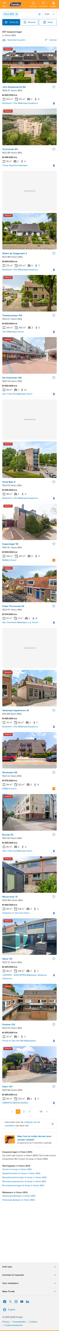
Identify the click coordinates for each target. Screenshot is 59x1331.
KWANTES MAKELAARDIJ (15, 1102)
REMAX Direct (9, 560)
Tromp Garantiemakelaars (15, 165)
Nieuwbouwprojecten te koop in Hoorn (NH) (24, 1181)
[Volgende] (46, 1111)
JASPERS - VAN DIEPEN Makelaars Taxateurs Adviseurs (24, 977)
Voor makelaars (10, 1283)
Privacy (5, 1321)
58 (41, 1111)
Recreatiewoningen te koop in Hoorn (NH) (23, 1185)
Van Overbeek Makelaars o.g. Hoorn (20, 622)
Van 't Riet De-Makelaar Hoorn (17, 393)
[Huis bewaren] (54, 87)
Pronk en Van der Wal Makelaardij (19, 1040)
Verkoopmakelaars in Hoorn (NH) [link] (18, 1199)
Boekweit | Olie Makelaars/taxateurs (20, 103)
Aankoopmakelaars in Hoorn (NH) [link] (18, 1195)
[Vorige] (12, 1111)
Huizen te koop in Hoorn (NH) (17, 1169)
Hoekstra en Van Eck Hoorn (16, 913)
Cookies (33, 1321)
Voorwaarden (19, 1321)
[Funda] (18, 4)
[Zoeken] (39, 14)
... (35, 1111)
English (11, 1309)
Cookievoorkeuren (13, 1325)
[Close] (16, 14)
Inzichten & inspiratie (13, 1275)
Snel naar (7, 1266)
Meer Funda (8, 1291)
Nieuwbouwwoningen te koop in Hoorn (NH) (24, 1177)
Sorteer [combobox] (53, 40)
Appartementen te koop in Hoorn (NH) (21, 1173)
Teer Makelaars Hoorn (13, 331)
